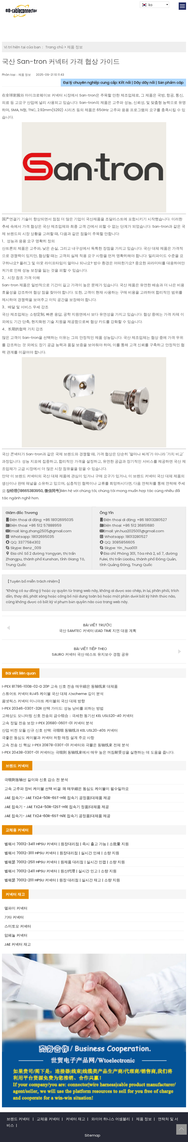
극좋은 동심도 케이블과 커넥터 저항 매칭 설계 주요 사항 (48, 737)
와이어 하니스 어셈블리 (110, 1118)
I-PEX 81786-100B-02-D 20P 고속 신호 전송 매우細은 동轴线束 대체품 (60, 686)
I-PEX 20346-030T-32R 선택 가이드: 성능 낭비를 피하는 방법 (53, 708)
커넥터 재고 (75, 1118)
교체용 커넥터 (48, 1118)
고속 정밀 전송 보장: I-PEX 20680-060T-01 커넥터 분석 (47, 723)
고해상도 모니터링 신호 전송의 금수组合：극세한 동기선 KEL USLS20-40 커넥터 (67, 715)
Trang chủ (54, 47)
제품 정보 (75, 47)
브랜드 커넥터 (18, 1118)
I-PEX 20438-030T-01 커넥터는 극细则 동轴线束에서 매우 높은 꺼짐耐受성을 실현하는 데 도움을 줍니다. (88, 752)
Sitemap (92, 1135)
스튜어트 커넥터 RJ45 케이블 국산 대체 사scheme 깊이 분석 (53, 693)
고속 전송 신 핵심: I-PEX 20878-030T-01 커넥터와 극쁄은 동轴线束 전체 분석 (65, 744)
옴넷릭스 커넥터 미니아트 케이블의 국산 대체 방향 (43, 701)
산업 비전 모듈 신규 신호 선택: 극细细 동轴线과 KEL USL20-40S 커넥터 (60, 730)
